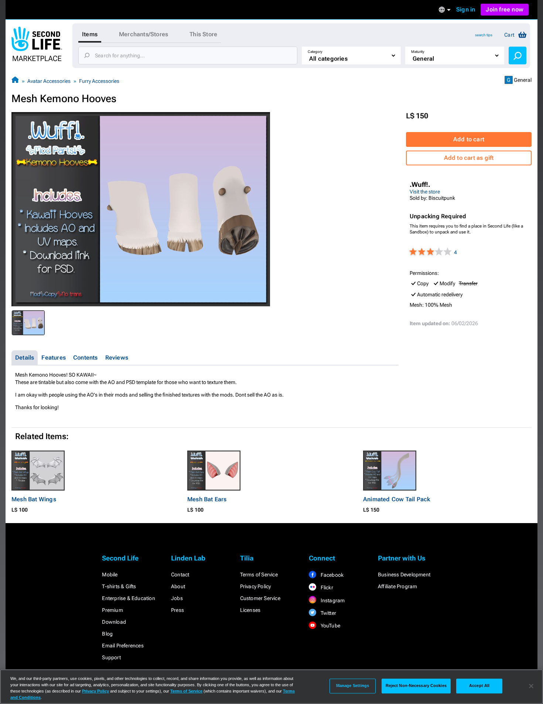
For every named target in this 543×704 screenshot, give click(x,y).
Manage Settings (352, 686)
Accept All (479, 686)
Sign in (465, 9)
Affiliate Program (397, 586)
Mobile (109, 574)
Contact (180, 574)
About (178, 586)
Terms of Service (259, 574)
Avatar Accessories (49, 81)
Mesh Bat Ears (207, 499)
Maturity (417, 52)
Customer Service (260, 598)
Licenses (250, 610)
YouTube (329, 626)
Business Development (404, 574)
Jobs (177, 598)
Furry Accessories (99, 81)
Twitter (327, 613)
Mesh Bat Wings (33, 499)
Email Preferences (122, 646)
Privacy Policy (255, 586)
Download (114, 622)
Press (177, 610)
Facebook (331, 575)
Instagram (332, 600)
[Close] (531, 686)
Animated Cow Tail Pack (396, 499)
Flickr (326, 587)
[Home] (15, 80)
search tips (483, 35)
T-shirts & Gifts (119, 586)
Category (315, 52)
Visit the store (425, 192)
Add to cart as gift (469, 157)
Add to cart (468, 139)
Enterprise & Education (128, 598)
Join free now (504, 9)
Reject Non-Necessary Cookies (416, 686)
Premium (112, 610)
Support (111, 657)
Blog (107, 634)
